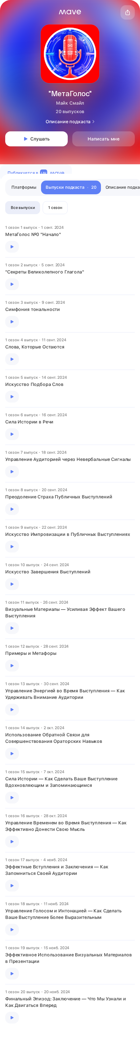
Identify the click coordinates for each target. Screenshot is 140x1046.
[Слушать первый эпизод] (12, 247)
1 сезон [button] (55, 207)
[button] (70, 12)
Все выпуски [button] (23, 207)
